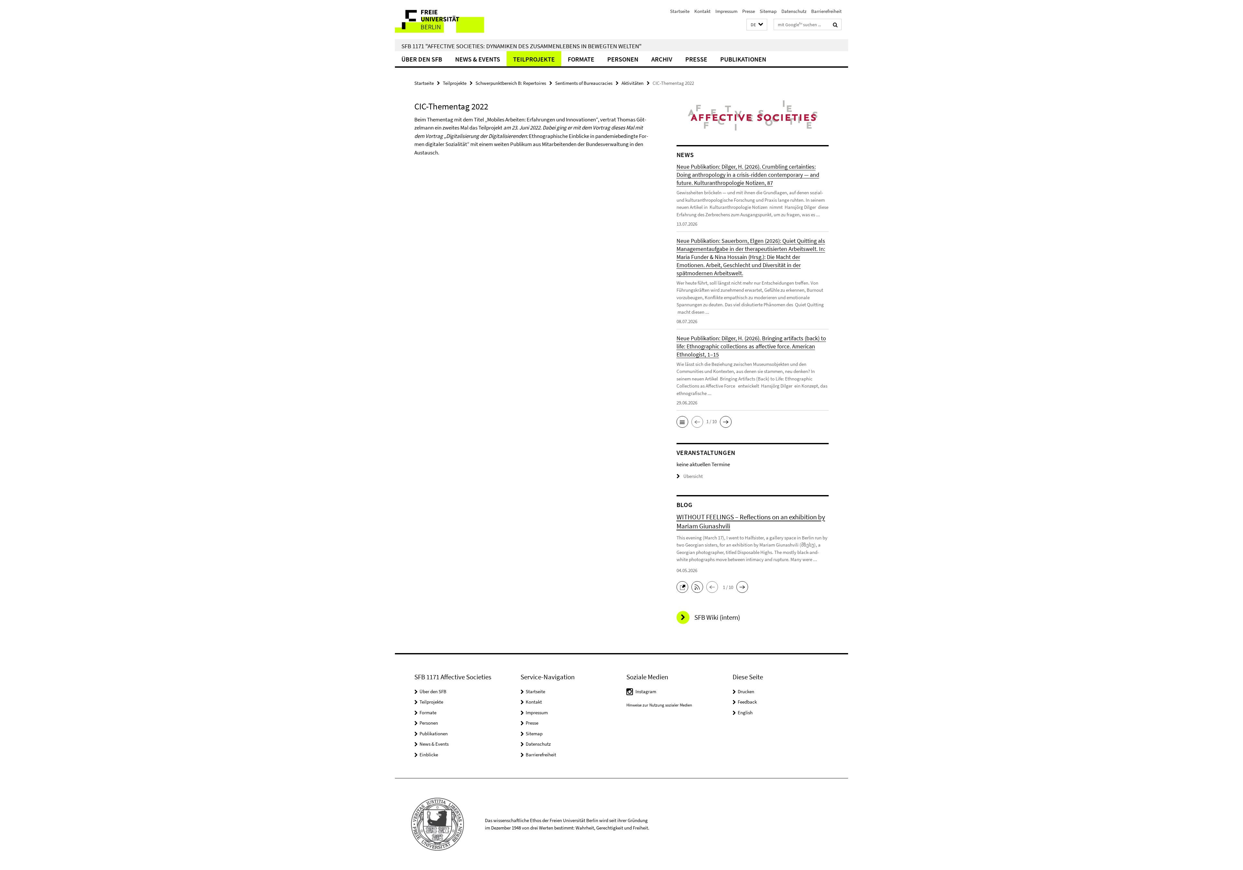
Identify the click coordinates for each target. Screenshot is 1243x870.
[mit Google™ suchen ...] (835, 24)
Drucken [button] (746, 691)
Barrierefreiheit (826, 11)
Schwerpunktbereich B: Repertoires (511, 83)
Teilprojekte (534, 59)
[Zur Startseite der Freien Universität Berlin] (449, 19)
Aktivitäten (633, 83)
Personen (622, 59)
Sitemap (768, 11)
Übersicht (693, 476)
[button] (756, 25)
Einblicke (429, 754)
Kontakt (702, 11)
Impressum (726, 11)
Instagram (645, 691)
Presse (748, 11)
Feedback (747, 702)
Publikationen (743, 59)
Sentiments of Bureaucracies (583, 83)
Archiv (661, 59)
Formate (581, 59)
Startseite (679, 11)
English (745, 712)
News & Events (477, 59)
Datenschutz (793, 11)
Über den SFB (421, 59)
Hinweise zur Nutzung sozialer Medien (659, 705)
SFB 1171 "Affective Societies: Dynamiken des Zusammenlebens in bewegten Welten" (521, 46)
